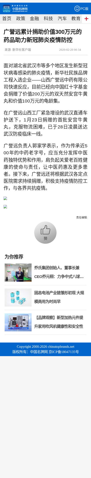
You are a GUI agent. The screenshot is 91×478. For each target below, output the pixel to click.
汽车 (62, 18)
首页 (6, 18)
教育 (76, 18)
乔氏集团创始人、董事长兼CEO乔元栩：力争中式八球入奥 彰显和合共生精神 (58, 277)
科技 (48, 18)
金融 (34, 18)
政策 (20, 18)
